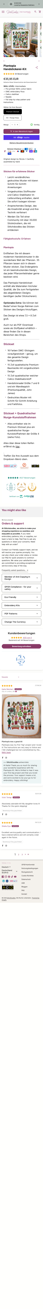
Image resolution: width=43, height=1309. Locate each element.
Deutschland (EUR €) (10, 871)
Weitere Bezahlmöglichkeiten (21, 143)
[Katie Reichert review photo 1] (21, 716)
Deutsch (6, 867)
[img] (7, 686)
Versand (16, 82)
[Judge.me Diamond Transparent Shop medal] (20, 659)
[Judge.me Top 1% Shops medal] (21, 487)
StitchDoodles (11, 898)
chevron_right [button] (39, 4)
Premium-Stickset (12, 112)
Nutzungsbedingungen (30, 868)
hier (18, 446)
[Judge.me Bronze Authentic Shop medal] (11, 487)
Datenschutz (26, 879)
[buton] (6, 867)
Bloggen (24, 887)
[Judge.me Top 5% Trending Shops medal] (32, 487)
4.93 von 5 (27, 638)
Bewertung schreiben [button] (21, 646)
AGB (23, 883)
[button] (9, 74)
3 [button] (22, 854)
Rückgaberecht (27, 872)
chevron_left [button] (4, 4)
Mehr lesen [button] (6, 752)
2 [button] (18, 854)
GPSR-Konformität (28, 865)
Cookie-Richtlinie (28, 876)
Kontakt (24, 894)
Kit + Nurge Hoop (12, 118)
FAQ (23, 890)
